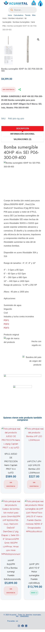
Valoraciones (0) (22, 139)
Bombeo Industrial (15, 18)
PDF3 (6, 328)
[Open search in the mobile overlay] (22, 10)
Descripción (22, 128)
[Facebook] (22, 626)
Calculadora (18, 15)
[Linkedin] (26, 626)
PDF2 (6, 324)
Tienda (27, 15)
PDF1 (6, 320)
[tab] (22, 128)
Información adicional (22, 134)
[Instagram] (19, 626)
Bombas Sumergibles (21, 22)
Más (34, 15)
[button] (38, 39)
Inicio (10, 15)
